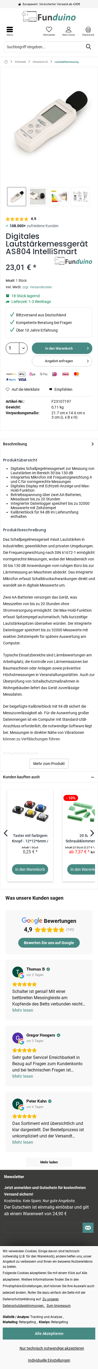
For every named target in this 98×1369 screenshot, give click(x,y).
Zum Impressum (59, 1306)
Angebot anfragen (59, 361)
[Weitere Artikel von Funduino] (73, 261)
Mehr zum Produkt (49, 763)
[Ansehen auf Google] (17, 971)
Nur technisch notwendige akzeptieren (52, 1348)
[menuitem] (88, 31)
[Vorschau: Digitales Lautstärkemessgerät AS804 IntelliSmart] (16, 196)
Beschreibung (15, 444)
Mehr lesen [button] (22, 1010)
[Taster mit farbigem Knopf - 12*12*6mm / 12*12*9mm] (30, 811)
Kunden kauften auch (21, 777)
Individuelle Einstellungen (49, 1360)
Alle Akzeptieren (49, 1333)
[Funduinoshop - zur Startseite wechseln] (49, 16)
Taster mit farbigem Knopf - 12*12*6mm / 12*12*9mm (30, 838)
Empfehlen (63, 389)
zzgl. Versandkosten (37, 287)
